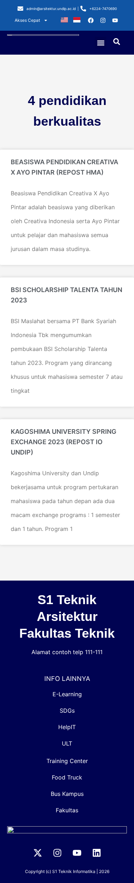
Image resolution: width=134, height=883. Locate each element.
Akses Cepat (27, 20)
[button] (100, 43)
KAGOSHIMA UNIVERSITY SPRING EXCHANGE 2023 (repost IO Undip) (63, 442)
